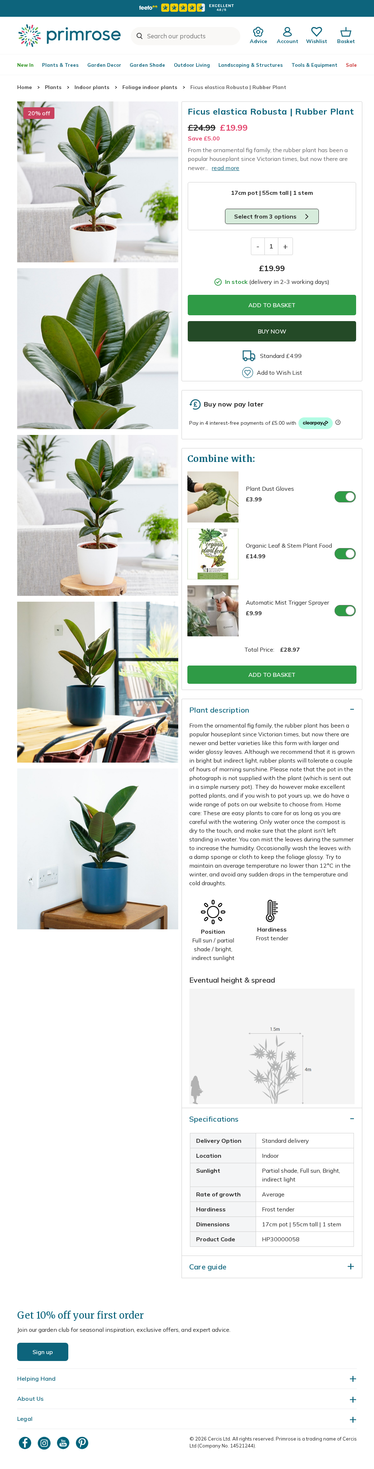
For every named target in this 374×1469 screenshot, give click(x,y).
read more (226, 167)
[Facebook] (26, 1443)
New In (25, 65)
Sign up (43, 1352)
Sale (351, 65)
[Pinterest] (83, 1443)
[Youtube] (64, 1443)
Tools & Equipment (314, 65)
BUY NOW (272, 331)
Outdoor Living (192, 65)
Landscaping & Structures (250, 65)
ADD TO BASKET (271, 305)
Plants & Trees (60, 65)
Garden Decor (104, 65)
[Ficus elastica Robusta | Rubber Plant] (97, 181)
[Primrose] (70, 35)
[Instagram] (45, 1443)
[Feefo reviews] (187, 7)
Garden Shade (147, 65)
